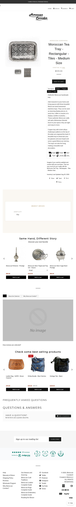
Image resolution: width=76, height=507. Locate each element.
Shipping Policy (8, 478)
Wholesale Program (9, 483)
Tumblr (43, 483)
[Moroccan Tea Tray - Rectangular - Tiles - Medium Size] (18, 71)
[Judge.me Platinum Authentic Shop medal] (45, 454)
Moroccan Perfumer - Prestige (15, 266)
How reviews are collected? (12, 345)
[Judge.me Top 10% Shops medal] (61, 454)
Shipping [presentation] (64, 88)
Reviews (6, 480)
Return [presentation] (50, 91)
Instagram (44, 480)
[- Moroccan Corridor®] (38, 320)
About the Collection (14, 296)
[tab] (51, 88)
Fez (63, 67)
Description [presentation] (51, 88)
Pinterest (44, 478)
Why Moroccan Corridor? (30, 296)
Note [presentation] (55, 91)
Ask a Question (64, 416)
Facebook (44, 472)
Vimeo (43, 488)
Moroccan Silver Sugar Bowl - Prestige (59, 266)
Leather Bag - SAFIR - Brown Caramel (15, 377)
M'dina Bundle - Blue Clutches (37, 376)
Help (4, 472)
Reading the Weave (27, 497)
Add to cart (16, 277)
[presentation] (4, 259)
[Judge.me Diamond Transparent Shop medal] (37, 454)
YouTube (44, 486)
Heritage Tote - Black (56, 376)
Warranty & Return (9, 475)
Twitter (43, 475)
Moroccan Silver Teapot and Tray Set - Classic (38, 266)
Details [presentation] (58, 88)
